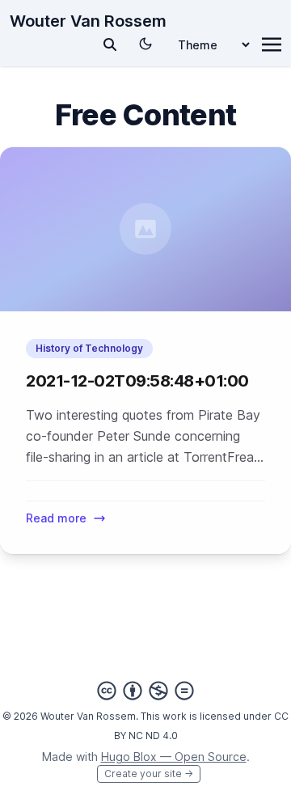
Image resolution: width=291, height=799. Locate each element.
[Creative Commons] (145, 690)
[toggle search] (110, 44)
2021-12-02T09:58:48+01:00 (137, 381)
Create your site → (148, 773)
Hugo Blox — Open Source (174, 756)
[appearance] (145, 43)
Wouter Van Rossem (88, 21)
